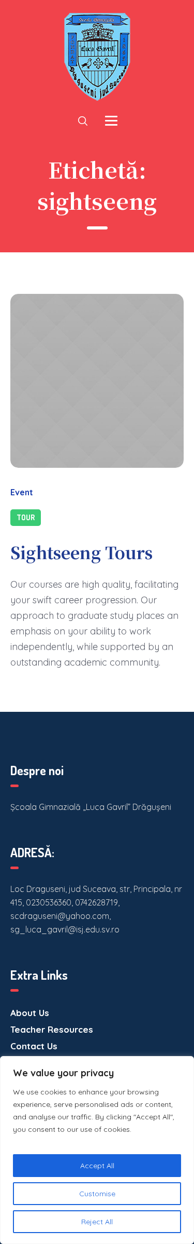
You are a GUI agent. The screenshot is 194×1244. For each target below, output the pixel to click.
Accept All (97, 1165)
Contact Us (33, 1045)
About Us (29, 1012)
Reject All (97, 1221)
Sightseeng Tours (81, 552)
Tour (26, 517)
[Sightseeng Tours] (97, 381)
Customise (97, 1193)
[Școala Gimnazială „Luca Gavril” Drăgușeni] (97, 57)
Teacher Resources (51, 1029)
